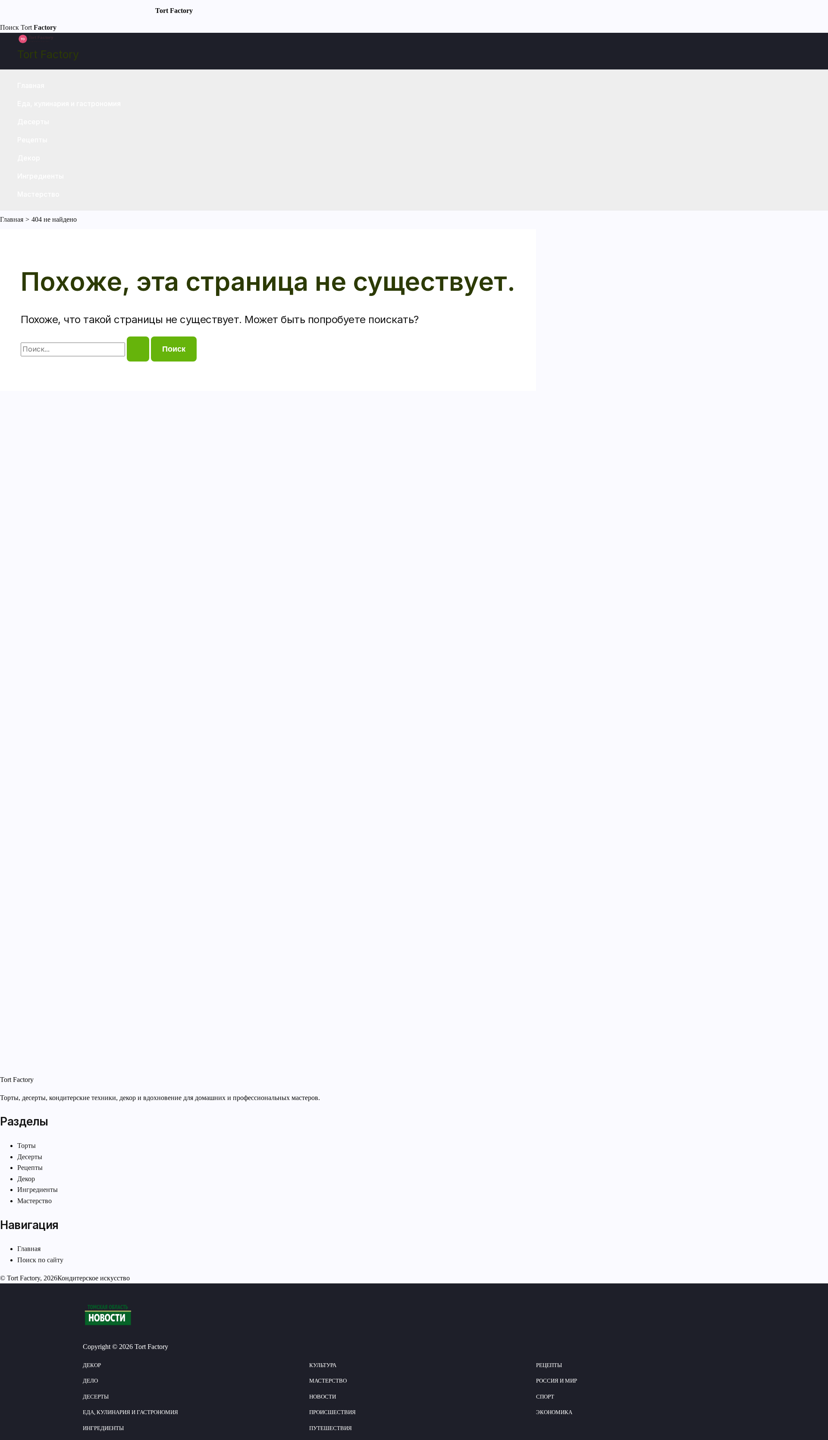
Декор (28, 158)
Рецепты (32, 139)
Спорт (545, 1396)
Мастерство (38, 194)
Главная (30, 85)
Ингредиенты (40, 176)
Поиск (9, 27)
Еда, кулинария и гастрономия (69, 103)
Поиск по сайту (40, 1260)
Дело (90, 1380)
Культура (322, 1365)
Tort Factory (48, 54)
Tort (38, 27)
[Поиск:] (86, 349)
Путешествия (330, 1428)
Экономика (554, 1412)
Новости (322, 1396)
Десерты (33, 121)
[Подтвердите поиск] (138, 349)
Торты (26, 1145)
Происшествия (332, 1412)
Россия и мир (556, 1380)
